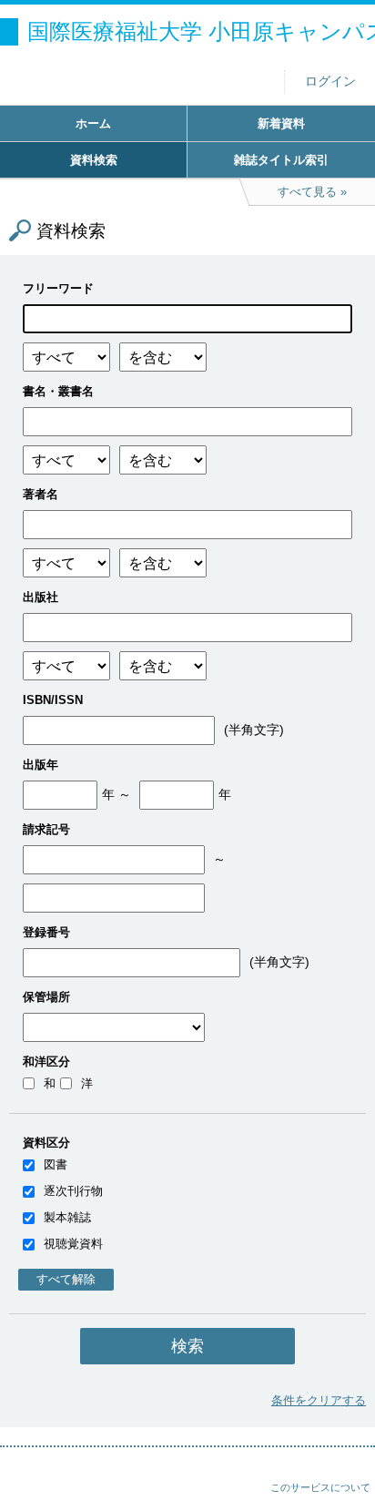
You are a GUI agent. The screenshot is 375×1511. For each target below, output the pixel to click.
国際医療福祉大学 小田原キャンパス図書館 (201, 31)
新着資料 (281, 123)
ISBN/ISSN (53, 700)
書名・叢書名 (58, 391)
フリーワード (58, 288)
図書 (55, 1164)
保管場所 (46, 997)
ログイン (330, 81)
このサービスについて (320, 1487)
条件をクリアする (318, 1400)
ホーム (93, 123)
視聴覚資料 (73, 1244)
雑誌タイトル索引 (281, 160)
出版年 (40, 764)
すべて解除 (66, 1279)
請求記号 (46, 829)
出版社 (40, 597)
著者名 (40, 494)
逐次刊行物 (73, 1191)
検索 (187, 1346)
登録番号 (46, 932)
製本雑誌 (67, 1217)
